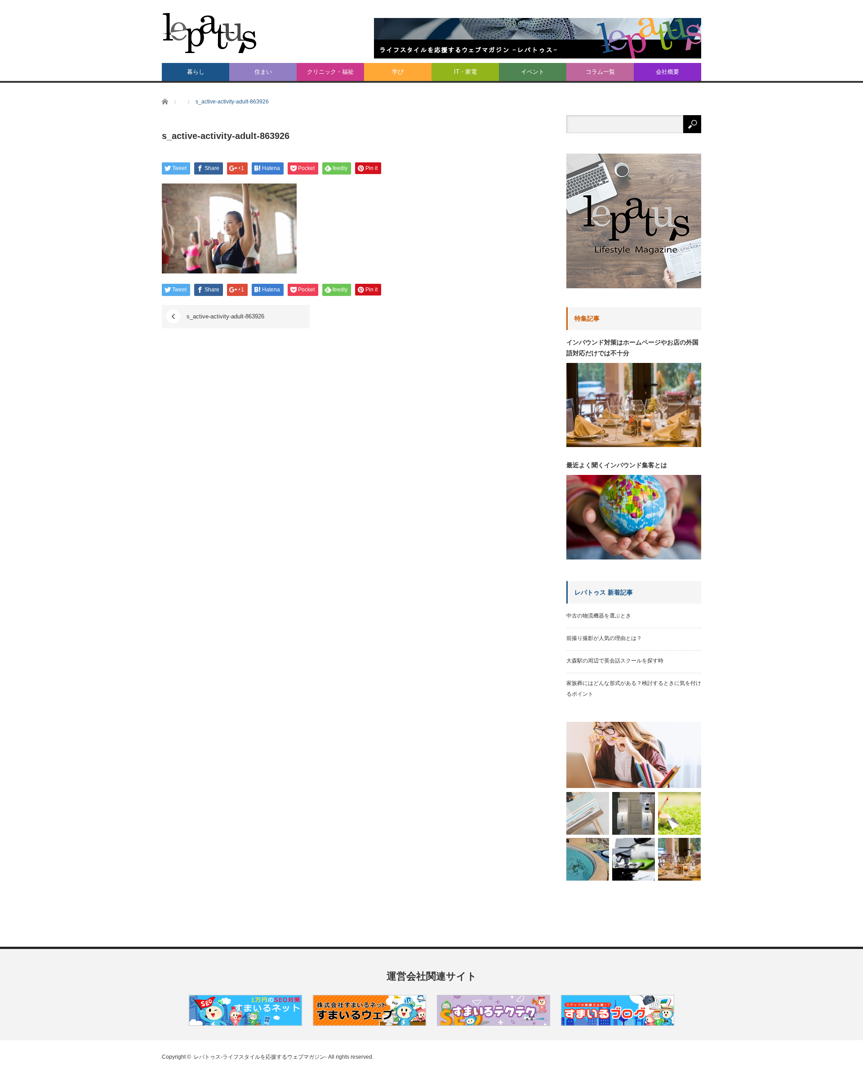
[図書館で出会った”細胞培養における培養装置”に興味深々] (633, 859)
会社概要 (667, 71)
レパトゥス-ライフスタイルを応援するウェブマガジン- (260, 1057)
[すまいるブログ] (617, 1023)
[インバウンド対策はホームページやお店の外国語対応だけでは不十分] (679, 859)
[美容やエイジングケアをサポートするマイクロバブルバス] (587, 859)
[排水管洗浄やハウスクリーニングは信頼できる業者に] (679, 813)
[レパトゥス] (210, 33)
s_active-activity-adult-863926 (225, 316)
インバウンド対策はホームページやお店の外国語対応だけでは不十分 (632, 348)
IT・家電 (465, 71)
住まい (263, 71)
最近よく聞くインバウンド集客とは (616, 465)
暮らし (196, 71)
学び (398, 71)
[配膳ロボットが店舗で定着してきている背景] (633, 813)
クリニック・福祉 (330, 71)
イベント (532, 71)
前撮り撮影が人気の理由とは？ (604, 638)
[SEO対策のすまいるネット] (245, 1023)
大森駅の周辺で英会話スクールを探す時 (614, 661)
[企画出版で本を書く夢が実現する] (633, 755)
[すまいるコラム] (493, 1023)
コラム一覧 (600, 71)
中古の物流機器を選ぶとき (598, 616)
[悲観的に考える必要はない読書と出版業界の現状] (587, 813)
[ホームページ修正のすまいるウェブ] (369, 1023)
